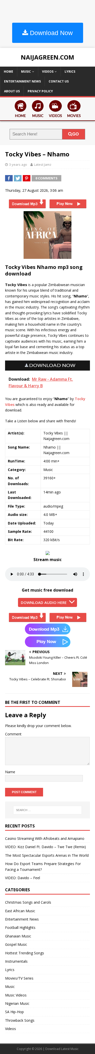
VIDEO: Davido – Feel (22, 877)
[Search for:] (47, 810)
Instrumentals (16, 961)
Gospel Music (16, 944)
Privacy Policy (40, 91)
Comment (13, 734)
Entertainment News (22, 81)
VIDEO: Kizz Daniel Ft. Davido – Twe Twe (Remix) (45, 846)
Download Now (50, 32)
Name (10, 771)
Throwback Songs (19, 1020)
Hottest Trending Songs (24, 953)
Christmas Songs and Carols (28, 902)
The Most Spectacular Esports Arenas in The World (47, 855)
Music (26, 71)
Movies (74, 116)
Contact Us (59, 81)
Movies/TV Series (19, 978)
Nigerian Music (17, 1003)
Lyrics (70, 71)
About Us (12, 91)
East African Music (20, 910)
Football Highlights (20, 927)
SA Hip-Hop (14, 1011)
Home (8, 71)
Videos (47, 71)
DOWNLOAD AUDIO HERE (44, 602)
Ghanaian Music (18, 936)
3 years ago (18, 164)
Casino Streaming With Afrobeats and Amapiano (44, 838)
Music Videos (16, 995)
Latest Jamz (42, 164)
